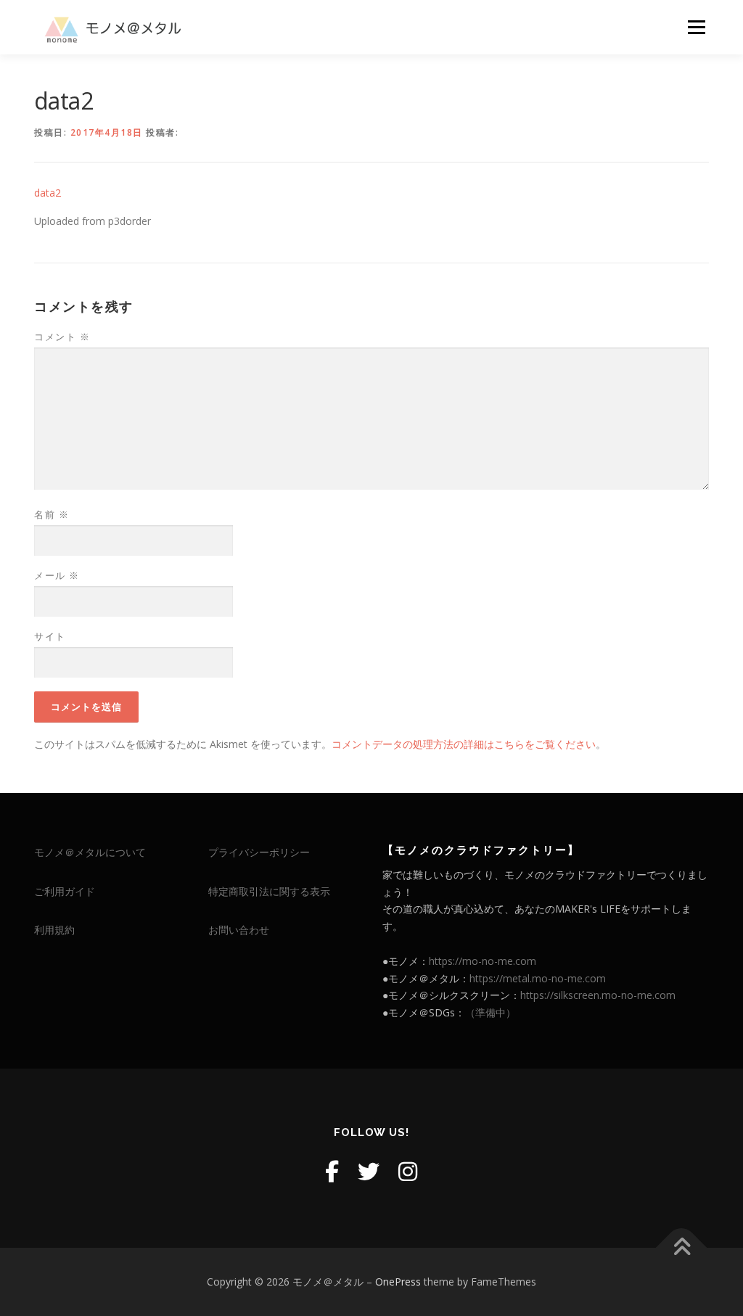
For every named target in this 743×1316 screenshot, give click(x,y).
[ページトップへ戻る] (681, 1248)
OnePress (398, 1281)
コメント (62, 336)
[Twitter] (368, 1171)
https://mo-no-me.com (482, 961)
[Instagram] (407, 1171)
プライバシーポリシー (259, 852)
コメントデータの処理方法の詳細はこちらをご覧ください (464, 744)
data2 (47, 193)
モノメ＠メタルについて (90, 852)
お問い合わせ (238, 930)
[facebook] (332, 1171)
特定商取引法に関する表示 (269, 891)
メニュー (696, 27)
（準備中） (490, 1012)
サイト (50, 636)
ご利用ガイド (64, 891)
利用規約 (54, 930)
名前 (51, 514)
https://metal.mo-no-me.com (537, 978)
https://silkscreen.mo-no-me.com (598, 995)
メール (57, 575)
